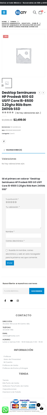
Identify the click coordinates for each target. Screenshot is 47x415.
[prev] (39, 93)
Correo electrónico (15, 241)
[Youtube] (11, 300)
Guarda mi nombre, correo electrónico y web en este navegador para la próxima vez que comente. (23, 254)
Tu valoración (13, 207)
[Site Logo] (21, 12)
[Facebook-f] (5, 300)
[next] (43, 93)
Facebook (4, 141)
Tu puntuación (12, 199)
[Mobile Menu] (4, 12)
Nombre (10, 231)
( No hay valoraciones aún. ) (28, 113)
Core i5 (12, 134)
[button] (35, 12)
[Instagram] (17, 300)
